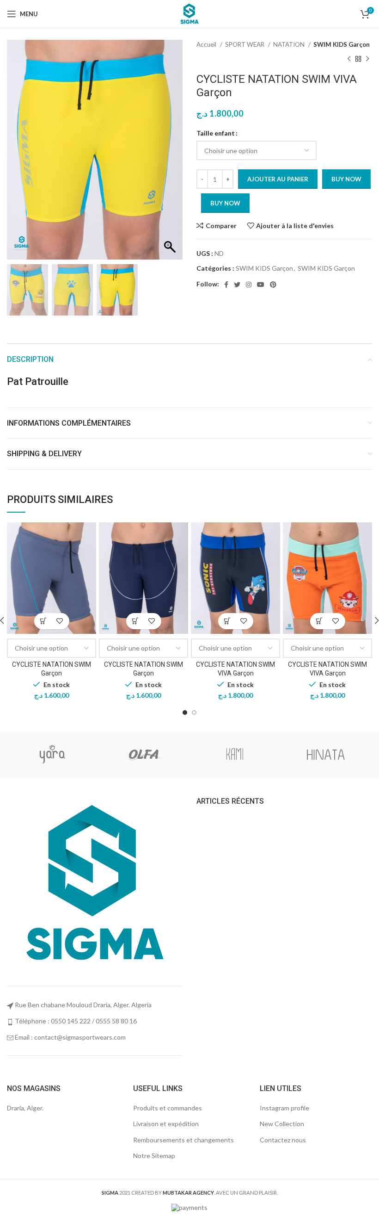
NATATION (289, 44)
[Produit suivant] (367, 58)
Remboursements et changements (183, 1140)
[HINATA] (325, 754)
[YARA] (52, 754)
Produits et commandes (167, 1108)
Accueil (207, 44)
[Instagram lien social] (248, 285)
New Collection (282, 1124)
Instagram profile (284, 1108)
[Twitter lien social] (237, 285)
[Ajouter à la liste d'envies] (60, 621)
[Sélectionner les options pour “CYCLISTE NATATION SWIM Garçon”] (44, 621)
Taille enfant (215, 133)
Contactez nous (283, 1140)
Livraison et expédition (166, 1124)
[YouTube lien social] (260, 285)
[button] (171, 154)
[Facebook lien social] (226, 285)
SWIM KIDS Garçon (341, 44)
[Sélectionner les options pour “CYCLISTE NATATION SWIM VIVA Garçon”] (228, 621)
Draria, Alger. (25, 1108)
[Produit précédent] (349, 58)
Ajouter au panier (277, 179)
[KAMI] (234, 754)
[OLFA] (143, 754)
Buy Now (225, 203)
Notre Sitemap (154, 1155)
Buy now (346, 179)
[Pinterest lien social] (273, 285)
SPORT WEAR (245, 44)
